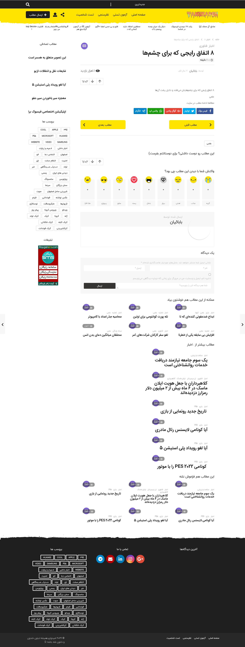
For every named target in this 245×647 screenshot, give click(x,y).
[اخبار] (84, 46)
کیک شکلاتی (47, 222)
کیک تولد (34, 216)
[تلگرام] (100, 559)
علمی (209, 143)
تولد (65, 167)
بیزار (163, 203)
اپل (37, 160)
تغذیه (161, 313)
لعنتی (178, 203)
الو (37, 154)
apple (55, 130)
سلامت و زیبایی (196, 355)
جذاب (193, 203)
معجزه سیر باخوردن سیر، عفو (49, 98)
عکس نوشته (61, 197)
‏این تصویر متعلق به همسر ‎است (47, 57)
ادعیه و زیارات (45, 148)
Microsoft (48, 136)
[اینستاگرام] (130, 559)
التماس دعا (50, 154)
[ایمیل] (110, 559)
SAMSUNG (62, 142)
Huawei (63, 136)
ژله (66, 216)
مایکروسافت (49, 204)
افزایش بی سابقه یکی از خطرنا (196, 335)
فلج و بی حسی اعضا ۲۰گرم (106, 26)
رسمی (44, 173)
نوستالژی (34, 204)
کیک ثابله (62, 222)
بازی (207, 313)
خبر (33, 167)
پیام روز (35, 210)
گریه (208, 203)
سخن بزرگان (61, 185)
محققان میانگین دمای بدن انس (102, 335)
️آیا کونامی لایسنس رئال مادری (181, 429)
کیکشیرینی (62, 228)
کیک (46, 216)
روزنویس (63, 179)
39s (65, 130)
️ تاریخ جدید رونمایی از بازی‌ (184, 411)
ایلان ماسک (181, 379)
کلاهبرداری (171, 379)
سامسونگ (48, 179)
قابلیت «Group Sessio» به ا (31, 28)
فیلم (34, 197)
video (49, 142)
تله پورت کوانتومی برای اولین (150, 316)
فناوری (203, 46)
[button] (111, 4)
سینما (47, 185)
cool (43, 130)
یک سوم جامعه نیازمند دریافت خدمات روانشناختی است (181, 363)
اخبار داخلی (62, 148)
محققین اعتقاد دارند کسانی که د (131, 28)
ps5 (196, 407)
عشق (119, 203)
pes (196, 425)
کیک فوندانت (44, 228)
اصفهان (63, 154)
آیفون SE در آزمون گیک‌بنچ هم (81, 28)
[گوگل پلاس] (140, 559)
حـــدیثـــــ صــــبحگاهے (49, 167)
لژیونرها (63, 204)
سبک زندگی (117, 331)
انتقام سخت (50, 160)
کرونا (196, 313)
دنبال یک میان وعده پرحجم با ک (156, 28)
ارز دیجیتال (191, 379)
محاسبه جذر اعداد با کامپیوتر (105, 316)
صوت (38, 191)
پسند (134, 203)
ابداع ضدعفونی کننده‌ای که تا (197, 316)
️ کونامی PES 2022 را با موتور (182, 466)
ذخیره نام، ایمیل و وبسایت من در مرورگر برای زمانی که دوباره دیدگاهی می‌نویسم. (171, 278)
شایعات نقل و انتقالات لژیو (50, 71)
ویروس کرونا (50, 210)
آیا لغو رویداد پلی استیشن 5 (184, 448)
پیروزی (103, 203)
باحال (149, 203)
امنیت (64, 160)
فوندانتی (46, 197)
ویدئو (64, 210)
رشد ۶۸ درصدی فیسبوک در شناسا (181, 28)
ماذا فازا (87, 203)
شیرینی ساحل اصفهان (57, 191)
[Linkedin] (120, 559)
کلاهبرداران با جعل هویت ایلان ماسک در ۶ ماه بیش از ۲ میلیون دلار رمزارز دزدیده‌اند (177, 388)
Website (35, 142)
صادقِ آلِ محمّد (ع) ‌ (206, 26)
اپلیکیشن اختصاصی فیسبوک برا (47, 111)
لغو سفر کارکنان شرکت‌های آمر (150, 335)
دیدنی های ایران (60, 173)
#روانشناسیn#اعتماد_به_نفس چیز (56, 28)
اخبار (211, 46)
